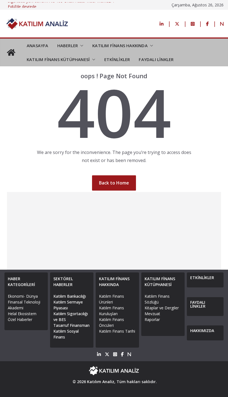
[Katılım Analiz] (11, 52)
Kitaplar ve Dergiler (162, 307)
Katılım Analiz (100, 381)
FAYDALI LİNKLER (156, 59)
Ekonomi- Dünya (23, 296)
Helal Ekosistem (22, 313)
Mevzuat (152, 313)
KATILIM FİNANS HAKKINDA (120, 45)
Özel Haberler (20, 319)
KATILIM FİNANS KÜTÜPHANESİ (58, 59)
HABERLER (67, 45)
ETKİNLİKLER (117, 59)
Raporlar (152, 319)
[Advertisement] (114, 231)
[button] (80, 45)
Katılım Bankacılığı (69, 296)
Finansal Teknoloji (24, 302)
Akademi (15, 307)
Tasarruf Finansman (71, 325)
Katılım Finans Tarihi (117, 331)
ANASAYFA (37, 45)
